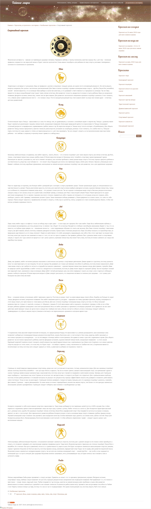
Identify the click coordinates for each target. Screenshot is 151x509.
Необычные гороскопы (17, 491)
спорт (55, 494)
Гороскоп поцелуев (125, 84)
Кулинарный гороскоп (126, 80)
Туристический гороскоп (127, 104)
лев (51, 494)
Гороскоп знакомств (125, 122)
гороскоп (19, 494)
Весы (24, 494)
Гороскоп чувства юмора (127, 100)
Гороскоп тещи (124, 76)
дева (39, 494)
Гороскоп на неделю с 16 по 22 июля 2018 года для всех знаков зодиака (130, 48)
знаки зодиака (32, 494)
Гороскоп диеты (124, 113)
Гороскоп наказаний (125, 95)
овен (42, 494)
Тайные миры (21, 3)
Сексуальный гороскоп (126, 126)
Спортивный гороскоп (126, 117)
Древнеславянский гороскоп (128, 108)
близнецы (60, 494)
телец (47, 494)
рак (66, 494)
